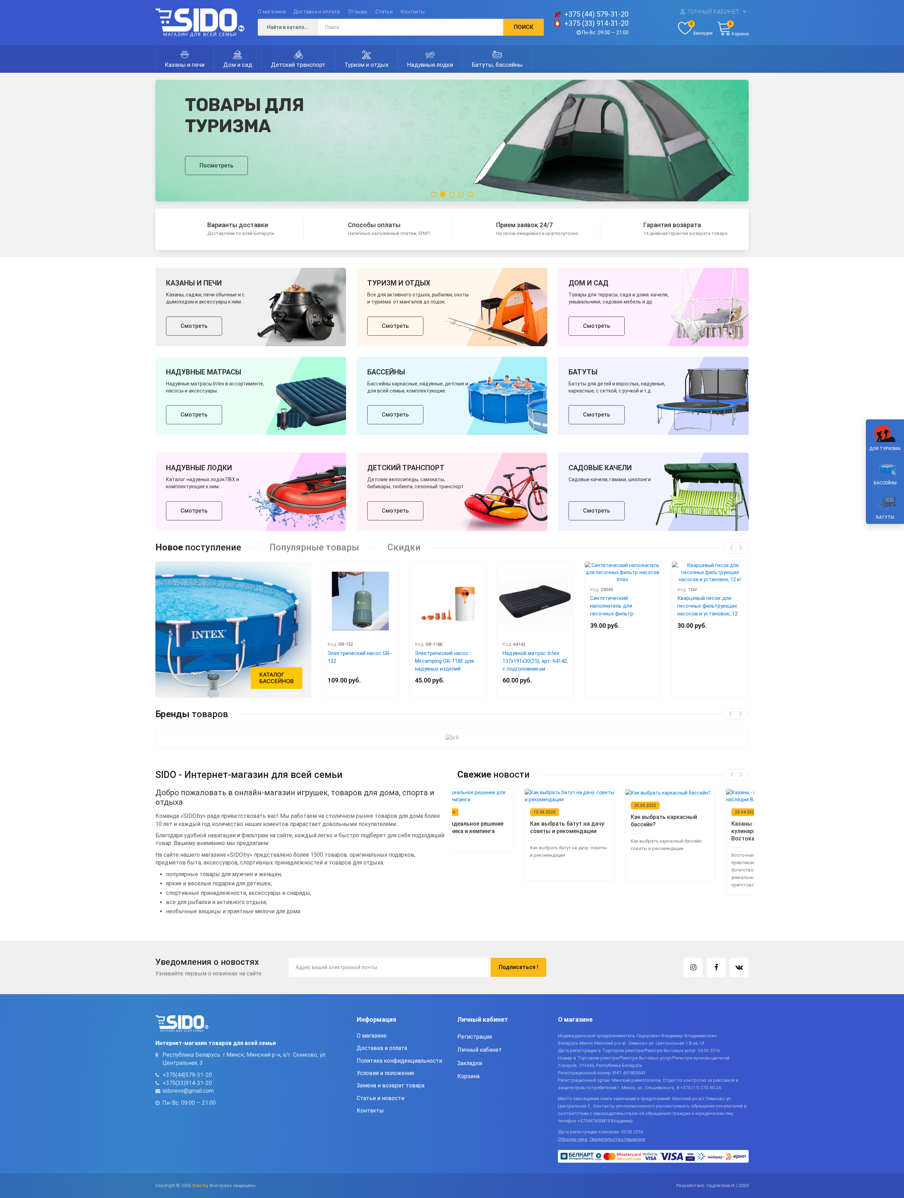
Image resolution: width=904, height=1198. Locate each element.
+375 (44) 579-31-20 (596, 14)
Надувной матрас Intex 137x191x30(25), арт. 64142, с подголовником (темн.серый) (535, 665)
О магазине (272, 11)
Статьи (384, 11)
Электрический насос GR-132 (360, 657)
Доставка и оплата (317, 11)
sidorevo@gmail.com (188, 1090)
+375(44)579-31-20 (187, 1075)
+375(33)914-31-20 (187, 1082)
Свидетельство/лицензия (617, 1139)
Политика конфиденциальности (399, 1060)
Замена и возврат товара (390, 1085)
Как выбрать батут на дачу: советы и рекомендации (501, 827)
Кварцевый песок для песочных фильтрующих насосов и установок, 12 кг (707, 610)
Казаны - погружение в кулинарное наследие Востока (695, 831)
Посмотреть (216, 165)
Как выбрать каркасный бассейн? (597, 821)
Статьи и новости (380, 1098)
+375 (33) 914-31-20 (596, 23)
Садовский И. (721, 1185)
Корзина (468, 1076)
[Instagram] (693, 967)
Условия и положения (385, 1073)
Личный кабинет (713, 11)
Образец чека (572, 1139)
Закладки (469, 1063)
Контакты (412, 11)
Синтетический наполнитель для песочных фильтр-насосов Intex (612, 610)
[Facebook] (716, 967)
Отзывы (358, 11)
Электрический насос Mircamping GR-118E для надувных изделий (444, 661)
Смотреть (194, 326)
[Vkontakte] (739, 967)
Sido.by (200, 1185)
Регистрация (474, 1036)
